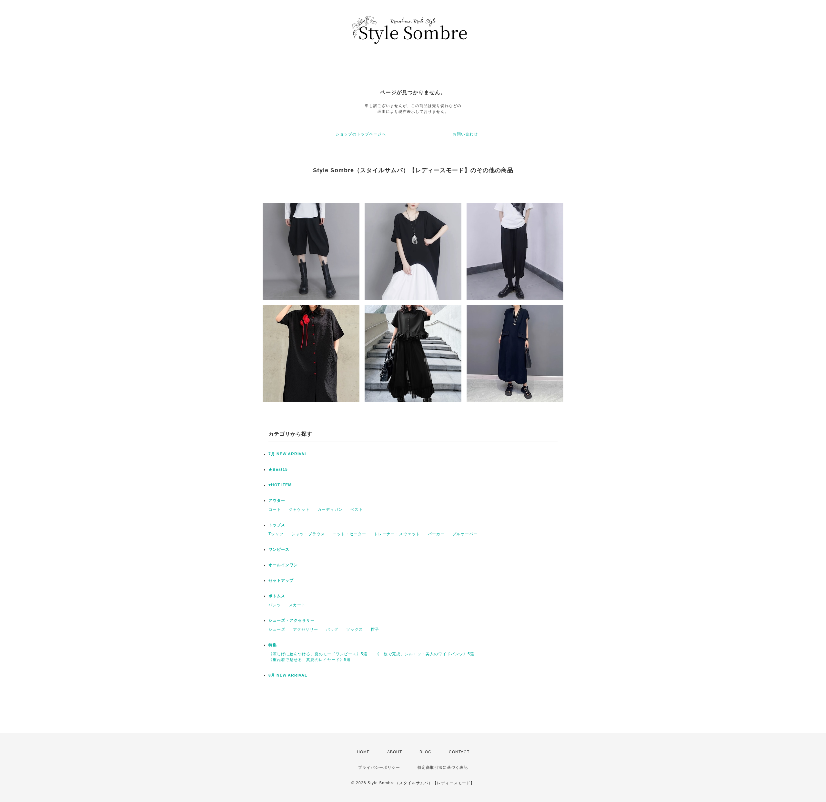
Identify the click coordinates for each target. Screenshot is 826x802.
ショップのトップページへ (361, 134)
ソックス (354, 629)
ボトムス (276, 596)
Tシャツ (276, 534)
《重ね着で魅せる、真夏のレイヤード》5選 (309, 660)
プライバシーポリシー (379, 767)
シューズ (276, 629)
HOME (363, 752)
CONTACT (459, 752)
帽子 (375, 629)
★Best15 (278, 469)
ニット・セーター (349, 534)
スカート (297, 605)
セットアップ (281, 580)
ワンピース (278, 549)
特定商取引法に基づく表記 (443, 767)
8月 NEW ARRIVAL (287, 675)
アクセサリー (305, 629)
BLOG (425, 752)
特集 (272, 645)
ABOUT (394, 752)
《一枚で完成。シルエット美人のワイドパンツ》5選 (424, 654)
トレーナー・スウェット (397, 534)
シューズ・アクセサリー (291, 620)
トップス (276, 525)
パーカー (436, 534)
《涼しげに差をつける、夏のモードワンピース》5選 (318, 654)
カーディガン (330, 509)
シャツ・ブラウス (308, 534)
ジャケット (299, 509)
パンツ (274, 605)
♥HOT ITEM (280, 485)
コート (274, 509)
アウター (276, 500)
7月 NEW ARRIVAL (287, 454)
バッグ (332, 629)
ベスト (356, 509)
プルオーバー (465, 534)
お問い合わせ (465, 134)
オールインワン (283, 565)
